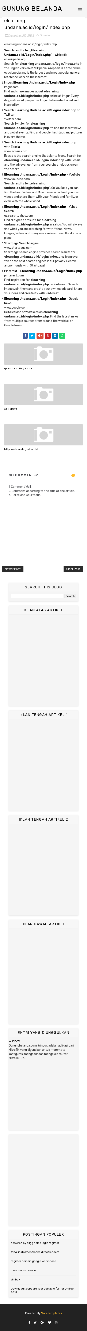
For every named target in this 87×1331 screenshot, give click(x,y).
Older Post (73, 569)
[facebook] (29, 1323)
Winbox (14, 1041)
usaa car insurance (23, 1270)
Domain (45, 35)
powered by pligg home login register (35, 1242)
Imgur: (39, 82)
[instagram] (56, 1323)
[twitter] (35, 1323)
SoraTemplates (51, 1313)
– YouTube (42, 174)
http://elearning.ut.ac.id (21, 449)
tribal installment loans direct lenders (35, 1252)
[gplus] (42, 1323)
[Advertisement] (43, 660)
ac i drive (11, 408)
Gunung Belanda (32, 8)
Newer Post (13, 569)
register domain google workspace (33, 1261)
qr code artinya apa (18, 368)
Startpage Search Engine (21, 243)
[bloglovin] (49, 1323)
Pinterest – (43, 271)
